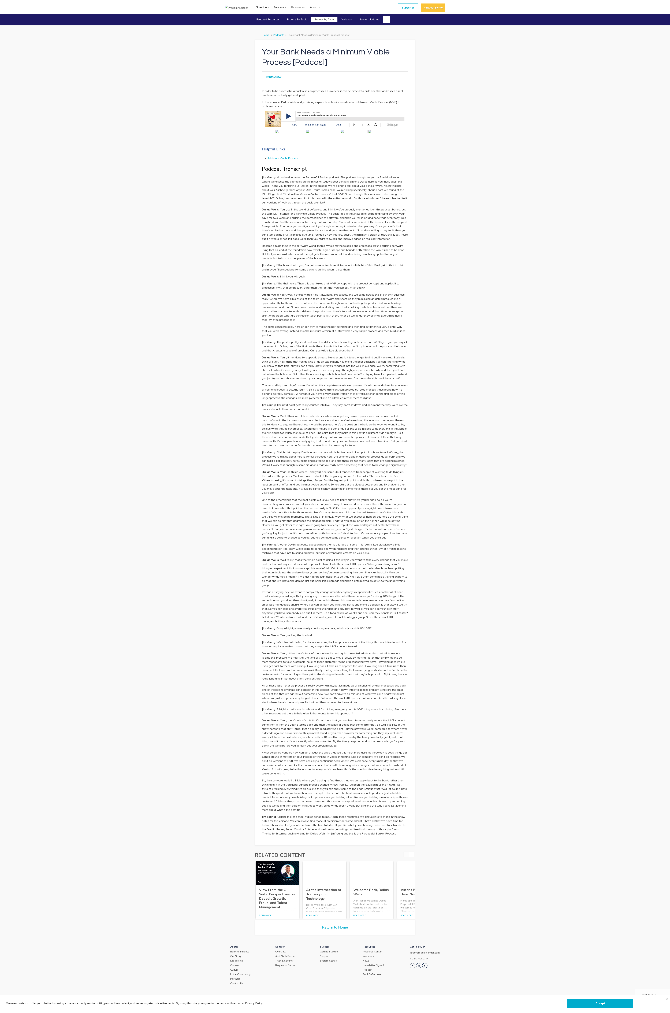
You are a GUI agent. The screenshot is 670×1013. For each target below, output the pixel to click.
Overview (280, 951)
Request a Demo (285, 965)
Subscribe (408, 7)
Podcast (367, 969)
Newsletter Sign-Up (374, 965)
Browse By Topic (297, 19)
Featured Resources (268, 19)
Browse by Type (324, 19)
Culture (234, 969)
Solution (261, 7)
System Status (328, 960)
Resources (298, 7)
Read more (265, 915)
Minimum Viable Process (283, 158)
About (314, 7)
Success (279, 7)
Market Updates (369, 19)
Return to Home (335, 927)
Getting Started (329, 951)
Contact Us (236, 983)
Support (325, 956)
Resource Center (372, 951)
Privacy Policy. (254, 1003)
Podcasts (279, 35)
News (366, 960)
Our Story (235, 956)
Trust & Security (284, 960)
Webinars (347, 19)
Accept (600, 1003)
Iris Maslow (273, 77)
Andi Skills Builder (285, 956)
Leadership (236, 960)
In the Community (240, 974)
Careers (234, 965)
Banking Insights (239, 951)
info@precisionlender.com (425, 952)
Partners (235, 978)
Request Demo (433, 7)
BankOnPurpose (372, 974)
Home (266, 35)
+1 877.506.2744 (419, 958)
